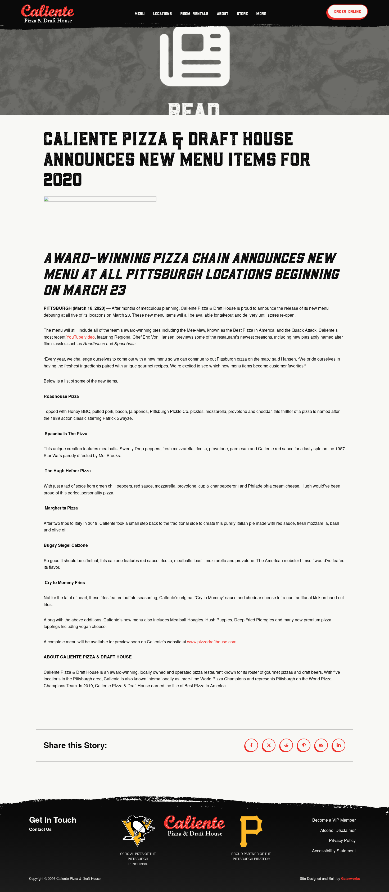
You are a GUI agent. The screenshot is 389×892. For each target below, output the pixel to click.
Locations (162, 13)
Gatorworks (350, 878)
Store (242, 13)
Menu (140, 13)
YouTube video (80, 337)
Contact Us (40, 829)
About (222, 13)
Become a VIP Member (334, 820)
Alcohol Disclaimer (338, 830)
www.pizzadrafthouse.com (211, 642)
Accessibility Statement (334, 851)
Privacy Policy (342, 840)
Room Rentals (194, 13)
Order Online (347, 11)
